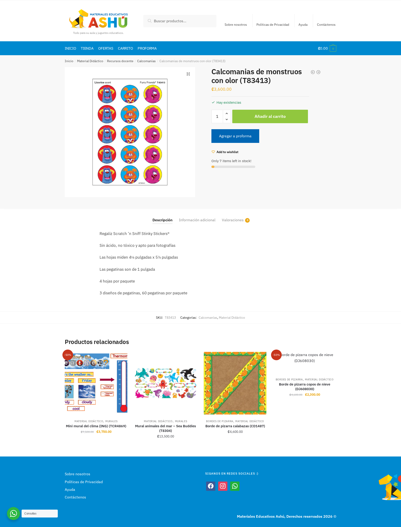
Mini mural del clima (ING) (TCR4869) (96, 426)
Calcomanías (146, 61)
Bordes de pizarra (219, 421)
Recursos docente (120, 61)
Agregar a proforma (235, 136)
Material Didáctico (90, 61)
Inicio (69, 61)
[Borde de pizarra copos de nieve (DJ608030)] (304, 362)
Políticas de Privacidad (272, 24)
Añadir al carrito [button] (96, 446)
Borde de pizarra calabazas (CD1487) (235, 426)
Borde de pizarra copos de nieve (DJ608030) (304, 386)
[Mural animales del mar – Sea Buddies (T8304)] (165, 383)
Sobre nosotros (236, 24)
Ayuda (302, 24)
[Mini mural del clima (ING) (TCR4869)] (96, 383)
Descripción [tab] (162, 220)
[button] (188, 74)
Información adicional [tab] (197, 220)
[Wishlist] (120, 358)
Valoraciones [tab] (233, 220)
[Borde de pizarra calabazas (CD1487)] (235, 383)
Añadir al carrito (270, 116)
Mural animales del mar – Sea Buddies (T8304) (165, 428)
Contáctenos (326, 24)
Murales (111, 421)
